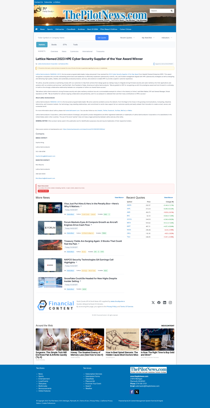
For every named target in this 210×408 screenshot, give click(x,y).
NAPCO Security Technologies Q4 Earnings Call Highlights (89, 261)
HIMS (105, 214)
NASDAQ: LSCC (56, 74)
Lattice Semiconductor (43, 74)
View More (119, 197)
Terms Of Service (126, 306)
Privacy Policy (112, 306)
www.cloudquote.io (118, 301)
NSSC (105, 270)
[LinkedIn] (164, 305)
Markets (42, 44)
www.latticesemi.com (73, 110)
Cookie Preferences (48, 403)
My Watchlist (147, 38)
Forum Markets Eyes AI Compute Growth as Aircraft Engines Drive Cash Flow (91, 223)
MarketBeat (70, 214)
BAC (128, 216)
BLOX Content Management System (139, 401)
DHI (95, 251)
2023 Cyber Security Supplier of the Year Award (124, 74)
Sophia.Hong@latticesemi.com (45, 156)
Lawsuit (93, 214)
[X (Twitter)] (153, 305)
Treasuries (100, 51)
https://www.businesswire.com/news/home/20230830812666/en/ (84, 129)
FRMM (104, 233)
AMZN (129, 205)
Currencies (74, 51)
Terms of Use (84, 401)
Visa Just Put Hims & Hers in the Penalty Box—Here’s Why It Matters (91, 205)
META (129, 223)
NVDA (129, 230)
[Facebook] (158, 305)
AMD (128, 212)
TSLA (128, 237)
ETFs (65, 44)
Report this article (43, 191)
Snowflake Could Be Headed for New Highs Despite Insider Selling (90, 279)
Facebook (111, 110)
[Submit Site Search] (171, 11)
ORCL (129, 233)
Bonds (84, 251)
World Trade (92, 270)
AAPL (129, 209)
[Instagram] (170, 305)
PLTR (102, 251)
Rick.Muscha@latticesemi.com (45, 178)
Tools (75, 44)
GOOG (129, 219)
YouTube (117, 110)
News (64, 51)
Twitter (105, 110)
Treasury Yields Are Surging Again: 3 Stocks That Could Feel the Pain (93, 242)
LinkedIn (99, 110)
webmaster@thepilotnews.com (147, 386)
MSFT (129, 226)
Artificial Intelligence (87, 233)
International (87, 51)
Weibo (130, 110)
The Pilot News (53, 401)
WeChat (123, 110)
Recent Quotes (126, 38)
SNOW (84, 289)
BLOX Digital (159, 401)
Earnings (84, 270)
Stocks (54, 44)
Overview (54, 51)
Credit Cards (85, 214)
